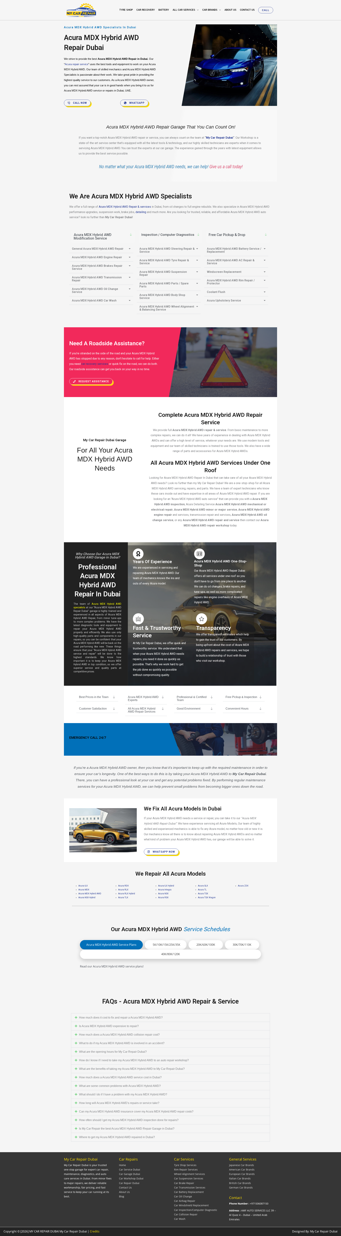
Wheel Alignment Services (189, 1174)
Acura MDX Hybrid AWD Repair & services (125, 206)
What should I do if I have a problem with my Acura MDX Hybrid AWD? (123, 1094)
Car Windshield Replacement (191, 1205)
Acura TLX (123, 897)
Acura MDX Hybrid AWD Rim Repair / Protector (231, 282)
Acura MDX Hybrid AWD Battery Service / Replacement (234, 250)
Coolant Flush (216, 292)
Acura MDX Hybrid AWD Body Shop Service (162, 296)
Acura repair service (76, 64)
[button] (265, 10)
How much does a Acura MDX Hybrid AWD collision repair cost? (119, 1034)
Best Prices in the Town (94, 697)
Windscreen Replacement (224, 272)
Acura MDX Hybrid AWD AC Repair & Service (231, 262)
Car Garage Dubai (129, 1174)
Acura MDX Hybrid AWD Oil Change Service (95, 290)
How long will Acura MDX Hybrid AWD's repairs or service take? (119, 1102)
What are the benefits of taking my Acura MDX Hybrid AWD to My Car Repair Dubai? (132, 1068)
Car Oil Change (183, 1196)
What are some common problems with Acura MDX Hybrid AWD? (120, 1085)
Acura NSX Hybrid (86, 897)
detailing (141, 212)
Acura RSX (163, 897)
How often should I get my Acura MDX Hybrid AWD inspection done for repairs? (128, 1120)
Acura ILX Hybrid (166, 886)
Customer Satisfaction (93, 708)
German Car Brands (241, 1187)
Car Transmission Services (189, 1187)
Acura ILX (83, 886)
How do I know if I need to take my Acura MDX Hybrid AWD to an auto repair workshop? (134, 1060)
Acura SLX (203, 886)
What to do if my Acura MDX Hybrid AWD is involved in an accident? (121, 1043)
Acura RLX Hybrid (126, 893)
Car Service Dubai (129, 1169)
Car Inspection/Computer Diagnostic (195, 1210)
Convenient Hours (237, 708)
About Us (124, 1192)
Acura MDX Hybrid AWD (89, 893)
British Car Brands (240, 1183)
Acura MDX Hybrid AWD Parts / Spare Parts (164, 285)
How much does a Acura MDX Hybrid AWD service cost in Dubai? (120, 1077)
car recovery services (94, 364)
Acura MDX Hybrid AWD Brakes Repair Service (97, 267)
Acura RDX (123, 886)
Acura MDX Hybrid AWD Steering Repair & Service (167, 250)
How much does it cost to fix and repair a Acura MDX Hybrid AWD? (121, 1017)
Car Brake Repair (184, 1183)
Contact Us (125, 1187)
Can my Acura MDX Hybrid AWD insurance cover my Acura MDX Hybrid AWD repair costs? (136, 1111)
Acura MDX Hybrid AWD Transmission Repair (97, 279)
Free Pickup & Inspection (241, 697)
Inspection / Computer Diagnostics (167, 235)
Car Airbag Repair (184, 1201)
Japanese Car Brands (241, 1165)
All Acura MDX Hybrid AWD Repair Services (141, 710)
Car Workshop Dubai (131, 1178)
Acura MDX (83, 889)
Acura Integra (164, 889)
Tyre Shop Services (185, 1165)
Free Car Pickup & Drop (227, 235)
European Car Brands (242, 1174)
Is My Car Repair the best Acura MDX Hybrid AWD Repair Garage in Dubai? (126, 1128)
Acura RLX (123, 889)
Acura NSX (163, 893)
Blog (121, 1196)
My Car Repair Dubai (219, 137)
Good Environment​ (188, 708)
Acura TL (202, 889)
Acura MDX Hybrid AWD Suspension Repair (163, 273)
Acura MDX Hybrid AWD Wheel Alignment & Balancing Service (166, 308)
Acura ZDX (243, 886)
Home (122, 1165)
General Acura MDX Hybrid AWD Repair (97, 248)
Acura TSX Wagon (207, 897)
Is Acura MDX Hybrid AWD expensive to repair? (109, 1026)
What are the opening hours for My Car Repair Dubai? (113, 1051)
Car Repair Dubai (129, 1183)
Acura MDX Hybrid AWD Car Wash (94, 300)
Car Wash (179, 1219)
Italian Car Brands (240, 1178)
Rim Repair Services (186, 1169)
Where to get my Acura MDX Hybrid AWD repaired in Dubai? (117, 1137)
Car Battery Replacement (189, 1192)
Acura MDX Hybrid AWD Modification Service (92, 236)
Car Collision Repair (185, 1214)
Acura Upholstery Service (224, 300)
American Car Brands (242, 1169)
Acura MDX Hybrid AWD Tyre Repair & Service (164, 262)
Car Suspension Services (188, 1178)
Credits (94, 1231)
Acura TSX (203, 893)
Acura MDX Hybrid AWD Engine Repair (97, 257)
